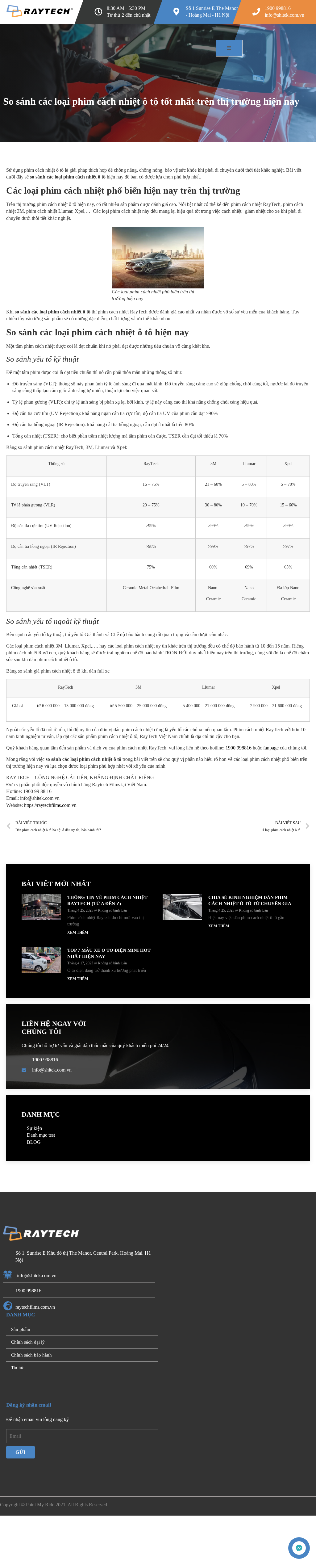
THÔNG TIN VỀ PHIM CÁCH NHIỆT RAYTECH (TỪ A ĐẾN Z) (103, 943)
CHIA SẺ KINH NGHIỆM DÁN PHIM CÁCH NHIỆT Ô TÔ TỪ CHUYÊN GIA (245, 943)
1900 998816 (290, 783)
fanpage (30, 790)
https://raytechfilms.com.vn (59, 847)
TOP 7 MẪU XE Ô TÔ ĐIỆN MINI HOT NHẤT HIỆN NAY (105, 996)
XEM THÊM (76, 975)
